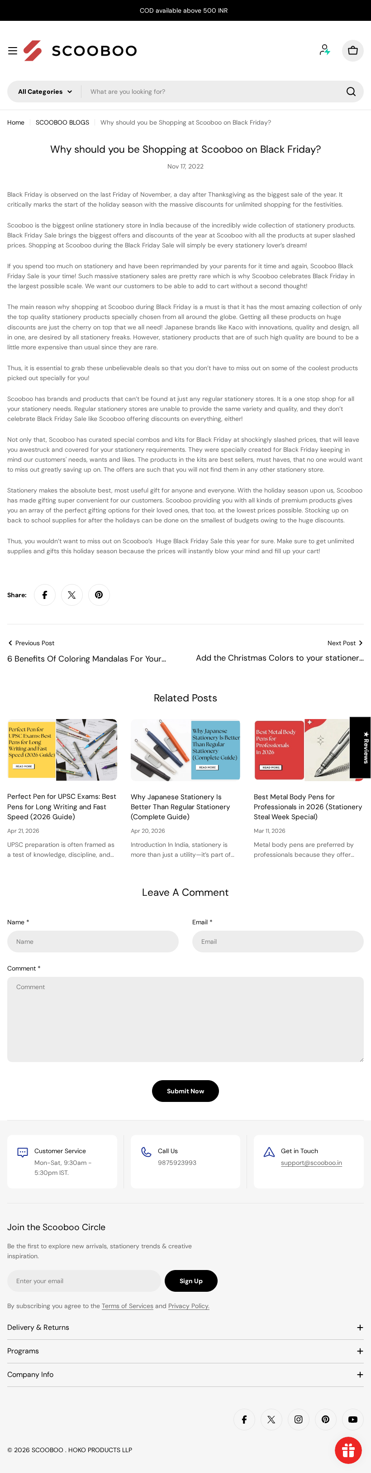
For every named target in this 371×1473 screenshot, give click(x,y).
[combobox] (185, 91)
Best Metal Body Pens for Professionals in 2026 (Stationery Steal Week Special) (308, 807)
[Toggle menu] (12, 50)
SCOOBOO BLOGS (62, 122)
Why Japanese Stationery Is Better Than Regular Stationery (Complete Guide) (180, 807)
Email (202, 922)
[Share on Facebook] (45, 595)
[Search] (351, 91)
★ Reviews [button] (366, 747)
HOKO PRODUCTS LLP (100, 1450)
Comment (24, 968)
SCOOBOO (48, 1450)
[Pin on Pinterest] (99, 595)
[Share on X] (72, 595)
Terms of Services (127, 1306)
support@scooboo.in (311, 1163)
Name (18, 922)
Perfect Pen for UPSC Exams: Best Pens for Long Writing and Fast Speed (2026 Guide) (61, 806)
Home (15, 122)
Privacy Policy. (188, 1306)
